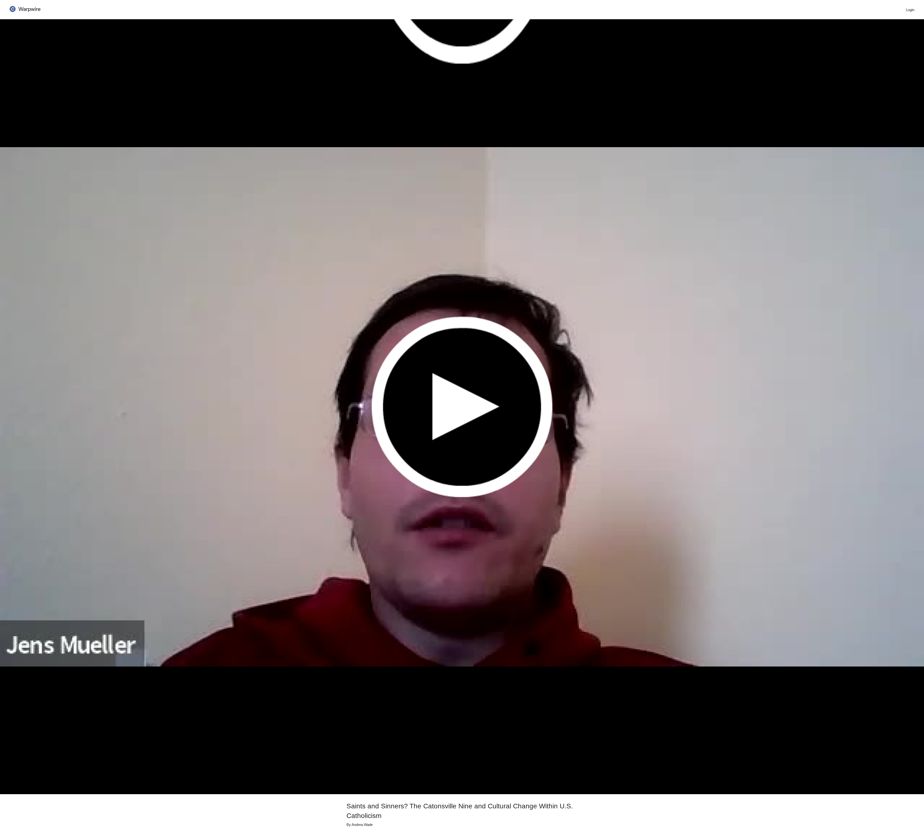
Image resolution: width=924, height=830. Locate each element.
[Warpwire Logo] (25, 7)
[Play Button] (462, 406)
